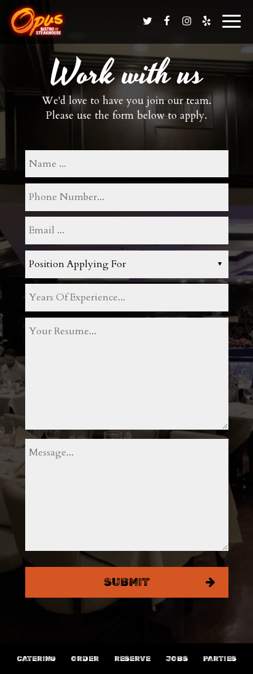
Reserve (132, 658)
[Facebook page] (167, 21)
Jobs (177, 658)
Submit (127, 582)
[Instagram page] (187, 21)
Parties (219, 658)
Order (85, 658)
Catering (36, 658)
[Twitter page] (147, 21)
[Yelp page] (206, 21)
